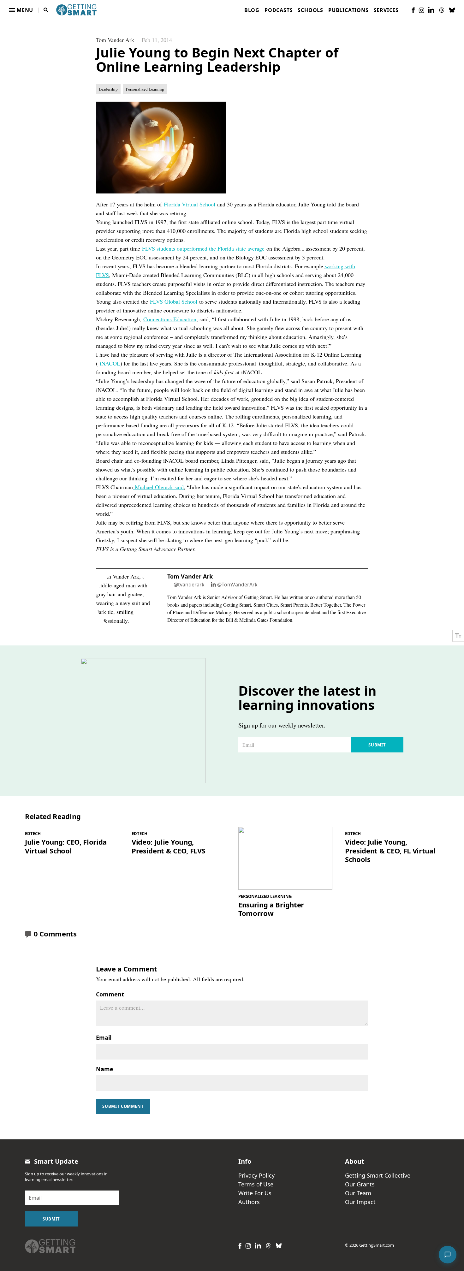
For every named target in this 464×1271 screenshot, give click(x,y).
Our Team (358, 1193)
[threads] (441, 10)
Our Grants (360, 1184)
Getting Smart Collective (377, 1175)
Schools (310, 10)
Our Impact (360, 1202)
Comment (110, 994)
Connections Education (169, 319)
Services (386, 10)
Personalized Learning (145, 89)
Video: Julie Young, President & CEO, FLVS (168, 846)
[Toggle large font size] (458, 635)
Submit (377, 745)
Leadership (108, 89)
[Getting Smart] (76, 9)
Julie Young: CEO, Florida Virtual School (66, 846)
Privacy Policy (256, 1175)
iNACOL (110, 363)
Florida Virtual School (189, 204)
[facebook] (413, 10)
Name (104, 1069)
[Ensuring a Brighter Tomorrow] (285, 858)
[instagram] (421, 10)
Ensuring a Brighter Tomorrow (271, 909)
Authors (249, 1202)
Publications (348, 10)
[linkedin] (431, 10)
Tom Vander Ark (115, 40)
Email (103, 1037)
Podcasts (279, 10)
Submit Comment (123, 1106)
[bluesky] (452, 10)
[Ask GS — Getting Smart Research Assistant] (447, 1254)
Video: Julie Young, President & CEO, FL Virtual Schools (390, 851)
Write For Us (254, 1193)
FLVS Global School (173, 301)
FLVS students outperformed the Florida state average (203, 248)
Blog (251, 10)
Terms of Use (255, 1184)
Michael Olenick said (158, 487)
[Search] (46, 10)
